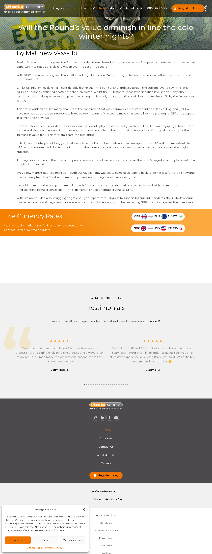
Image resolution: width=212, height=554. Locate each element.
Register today (108, 475)
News (103, 8)
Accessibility (106, 545)
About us (132, 8)
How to (85, 8)
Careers (106, 463)
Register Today (190, 8)
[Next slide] (201, 356)
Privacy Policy (53, 547)
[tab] (84, 384)
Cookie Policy (35, 547)
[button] (83, 509)
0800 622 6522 (157, 8)
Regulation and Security (106, 530)
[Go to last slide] (11, 356)
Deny (45, 540)
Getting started (60, 8)
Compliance (106, 523)
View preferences (72, 540)
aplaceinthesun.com (106, 491)
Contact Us (106, 446)
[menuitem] (63, 8)
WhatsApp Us (106, 455)
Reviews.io (150, 321)
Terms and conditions (106, 515)
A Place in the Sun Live (106, 499)
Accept (18, 540)
